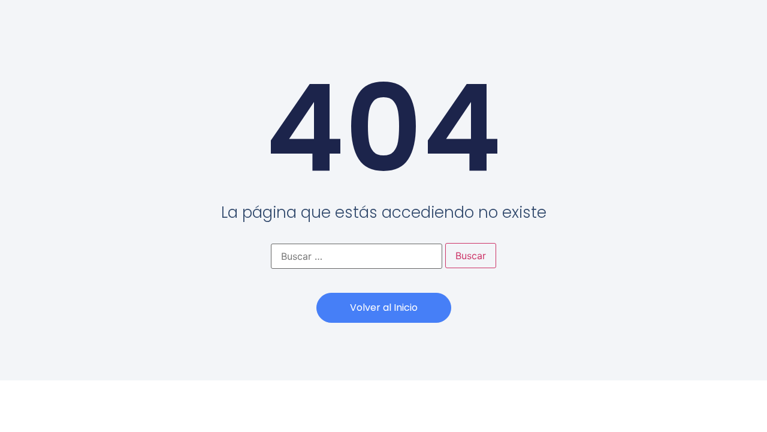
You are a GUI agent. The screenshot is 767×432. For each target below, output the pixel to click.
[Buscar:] (356, 256)
